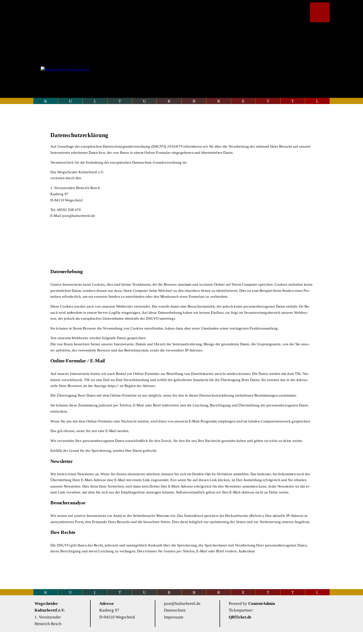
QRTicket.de (240, 617)
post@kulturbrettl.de (182, 603)
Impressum (173, 617)
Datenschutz (175, 610)
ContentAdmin (261, 603)
